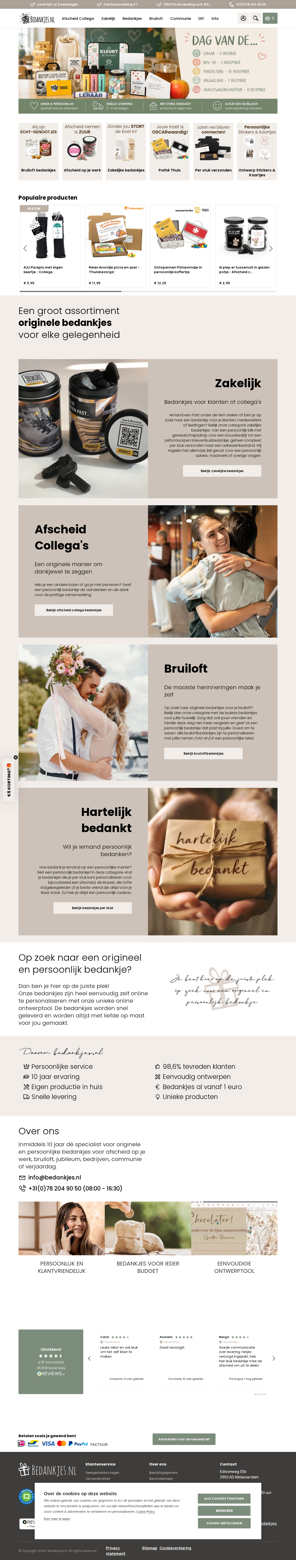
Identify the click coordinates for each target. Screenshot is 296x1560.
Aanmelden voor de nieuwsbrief (184, 1439)
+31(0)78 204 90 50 (251, 4)
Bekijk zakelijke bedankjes (222, 471)
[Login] (243, 18)
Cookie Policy (145, 1511)
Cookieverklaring (175, 1548)
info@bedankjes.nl (54, 1177)
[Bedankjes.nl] (37, 18)
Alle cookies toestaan (224, 1499)
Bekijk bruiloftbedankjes (203, 753)
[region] (181, 1358)
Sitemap (149, 1548)
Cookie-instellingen (224, 1523)
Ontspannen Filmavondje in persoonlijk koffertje (178, 269)
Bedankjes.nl (57, 1550)
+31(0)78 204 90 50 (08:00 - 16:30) (75, 1188)
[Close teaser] (15, 757)
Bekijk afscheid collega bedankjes (74, 610)
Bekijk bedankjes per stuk (92, 908)
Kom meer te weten (57, 1519)
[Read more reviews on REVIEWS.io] (51, 1374)
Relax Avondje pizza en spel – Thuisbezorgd (114, 269)
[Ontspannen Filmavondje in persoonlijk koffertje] (180, 235)
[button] (25, 248)
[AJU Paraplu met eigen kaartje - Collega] (50, 235)
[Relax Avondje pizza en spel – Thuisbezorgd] (115, 235)
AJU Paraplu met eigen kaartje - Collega (43, 269)
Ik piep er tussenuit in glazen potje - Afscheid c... (244, 269)
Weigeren (224, 1511)
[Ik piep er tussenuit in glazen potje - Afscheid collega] (246, 235)
